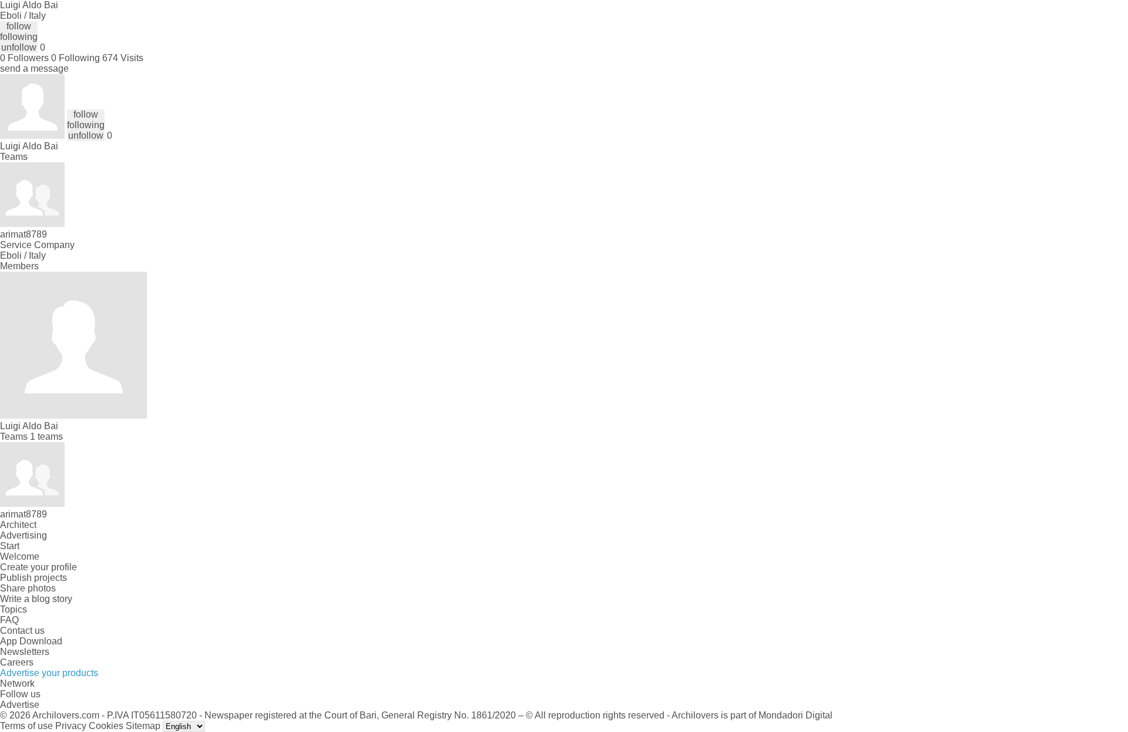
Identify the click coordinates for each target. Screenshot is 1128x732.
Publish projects (33, 578)
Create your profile (38, 567)
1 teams (46, 437)
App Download (31, 641)
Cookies (106, 726)
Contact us (22, 631)
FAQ (9, 620)
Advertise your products (49, 673)
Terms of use (26, 726)
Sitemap (143, 726)
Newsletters (24, 652)
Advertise (19, 705)
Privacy (70, 726)
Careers (16, 662)
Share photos (28, 588)
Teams (14, 157)
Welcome (19, 556)
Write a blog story (36, 599)
